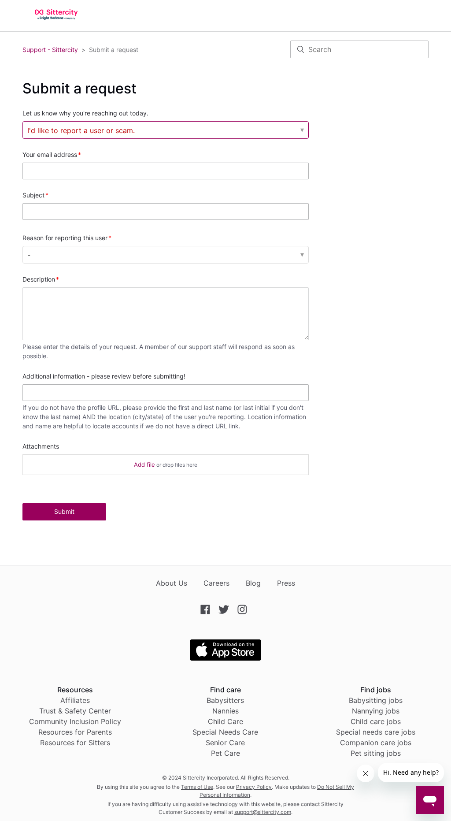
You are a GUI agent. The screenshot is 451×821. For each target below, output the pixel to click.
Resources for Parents (75, 732)
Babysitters (225, 700)
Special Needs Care (225, 732)
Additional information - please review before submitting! (103, 376)
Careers (216, 583)
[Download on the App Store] (225, 658)
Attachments (40, 446)
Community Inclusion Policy (75, 721)
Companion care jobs (375, 742)
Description (38, 279)
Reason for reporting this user (64, 237)
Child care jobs (376, 721)
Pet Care (225, 753)
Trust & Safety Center (75, 710)
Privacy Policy (254, 787)
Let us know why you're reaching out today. (85, 113)
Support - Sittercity (50, 49)
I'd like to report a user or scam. (81, 130)
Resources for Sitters (75, 742)
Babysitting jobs (376, 700)
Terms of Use (197, 787)
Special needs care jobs (375, 732)
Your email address (49, 154)
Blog (253, 583)
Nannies (225, 710)
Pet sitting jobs (376, 753)
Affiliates (75, 700)
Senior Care (225, 742)
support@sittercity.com (262, 812)
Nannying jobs (375, 710)
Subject (33, 195)
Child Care (225, 721)
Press (286, 583)
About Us (171, 583)
